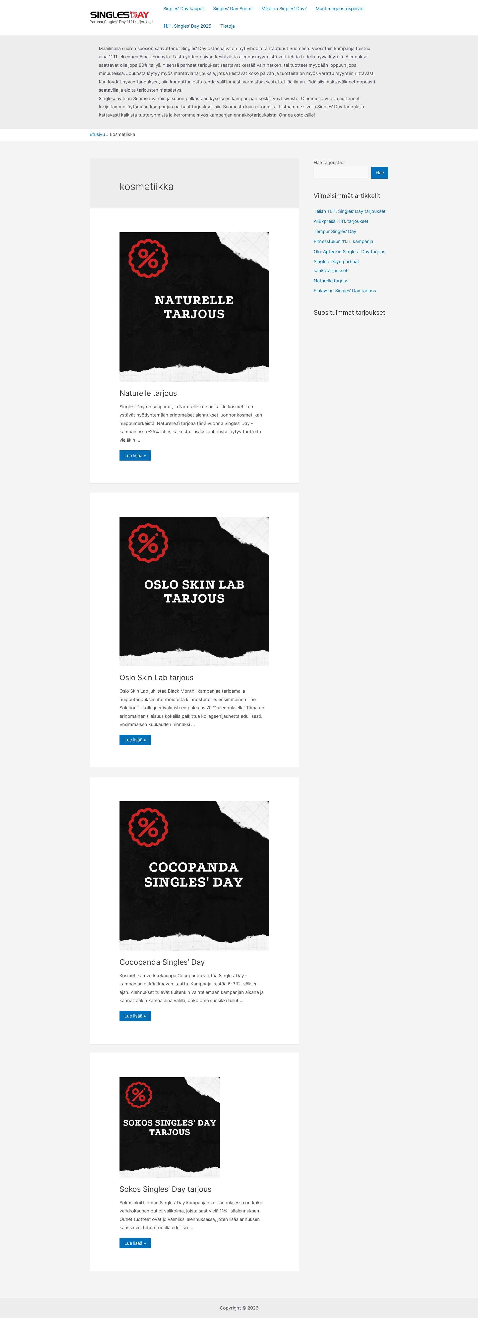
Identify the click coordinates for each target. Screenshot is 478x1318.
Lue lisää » (135, 455)
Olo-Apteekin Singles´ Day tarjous (349, 251)
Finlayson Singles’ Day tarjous (345, 290)
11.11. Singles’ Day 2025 (187, 26)
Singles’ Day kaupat (183, 8)
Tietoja (227, 26)
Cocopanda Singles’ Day (162, 962)
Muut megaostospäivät (340, 8)
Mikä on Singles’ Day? (284, 8)
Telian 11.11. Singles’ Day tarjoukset (350, 211)
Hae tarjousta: (328, 162)
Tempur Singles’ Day (335, 231)
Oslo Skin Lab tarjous (157, 677)
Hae (380, 172)
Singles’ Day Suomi (232, 8)
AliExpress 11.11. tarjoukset (341, 221)
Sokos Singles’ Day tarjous (166, 1189)
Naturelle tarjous (148, 393)
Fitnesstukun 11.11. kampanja (343, 241)
